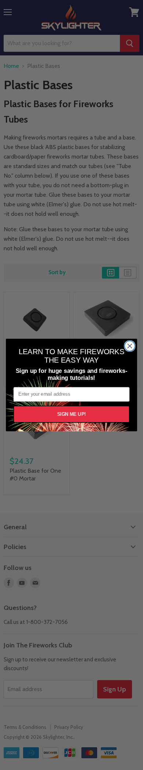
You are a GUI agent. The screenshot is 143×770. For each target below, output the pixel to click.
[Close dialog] (130, 346)
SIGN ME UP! (71, 414)
